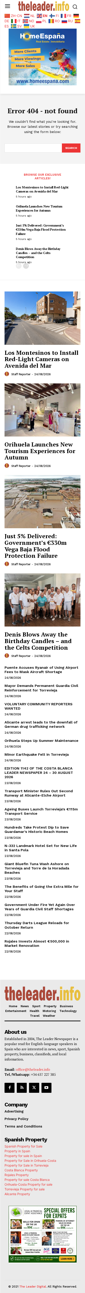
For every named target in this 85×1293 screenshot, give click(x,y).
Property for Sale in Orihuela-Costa (30, 1160)
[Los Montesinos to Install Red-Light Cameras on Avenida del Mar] (42, 318)
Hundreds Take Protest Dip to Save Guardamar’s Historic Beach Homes (37, 829)
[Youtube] (46, 1088)
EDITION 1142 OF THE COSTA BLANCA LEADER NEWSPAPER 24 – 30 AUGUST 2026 (39, 772)
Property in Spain (17, 1151)
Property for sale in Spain (23, 1156)
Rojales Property (17, 1175)
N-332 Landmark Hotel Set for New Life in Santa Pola (41, 848)
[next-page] (26, 266)
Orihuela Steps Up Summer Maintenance (41, 740)
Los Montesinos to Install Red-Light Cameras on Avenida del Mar (42, 189)
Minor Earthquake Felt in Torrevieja (37, 754)
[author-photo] (7, 374)
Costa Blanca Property (21, 1170)
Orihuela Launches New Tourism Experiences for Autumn (39, 208)
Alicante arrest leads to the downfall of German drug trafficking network (41, 724)
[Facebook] (10, 1088)
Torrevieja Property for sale (25, 1189)
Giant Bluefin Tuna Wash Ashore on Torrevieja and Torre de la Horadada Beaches (37, 868)
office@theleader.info (33, 1069)
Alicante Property (17, 1194)
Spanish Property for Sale (23, 1146)
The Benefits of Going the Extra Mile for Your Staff (42, 888)
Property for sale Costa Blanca (27, 1180)
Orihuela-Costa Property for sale (28, 1184)
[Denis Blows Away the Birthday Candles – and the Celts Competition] (42, 600)
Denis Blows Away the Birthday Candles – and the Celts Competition (38, 253)
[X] (34, 1088)
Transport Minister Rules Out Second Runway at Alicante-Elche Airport (39, 793)
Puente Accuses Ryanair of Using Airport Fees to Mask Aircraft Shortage (41, 669)
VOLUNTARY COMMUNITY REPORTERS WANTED (39, 706)
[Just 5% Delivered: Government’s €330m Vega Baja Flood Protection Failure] (42, 501)
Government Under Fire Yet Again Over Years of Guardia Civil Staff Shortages (40, 907)
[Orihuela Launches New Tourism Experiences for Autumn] (42, 410)
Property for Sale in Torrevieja (27, 1165)
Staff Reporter (21, 374)
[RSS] (22, 1088)
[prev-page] (19, 266)
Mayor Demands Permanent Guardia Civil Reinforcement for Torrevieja (41, 688)
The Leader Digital (32, 1286)
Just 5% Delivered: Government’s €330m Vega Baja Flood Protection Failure (41, 229)
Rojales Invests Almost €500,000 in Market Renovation (37, 943)
